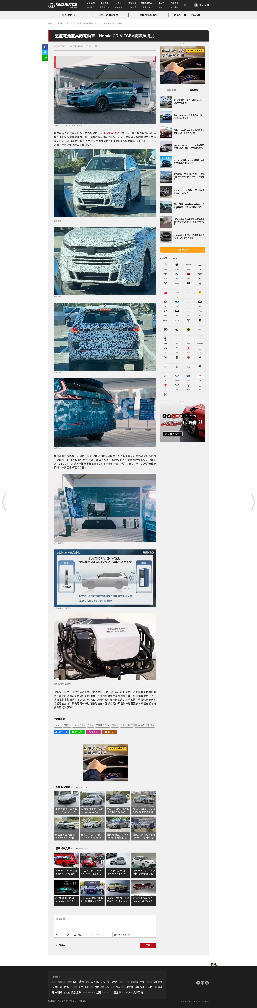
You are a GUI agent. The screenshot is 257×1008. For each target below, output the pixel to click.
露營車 (117, 992)
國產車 (121, 982)
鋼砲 (160, 987)
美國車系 (91, 993)
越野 (87, 987)
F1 (72, 987)
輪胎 (60, 982)
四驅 (118, 987)
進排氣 (149, 987)
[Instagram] (202, 983)
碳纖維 (129, 987)
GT (111, 992)
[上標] (115, 935)
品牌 (122, 987)
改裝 (87, 982)
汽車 (91, 987)
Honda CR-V (79, 725)
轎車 (102, 987)
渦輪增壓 (149, 982)
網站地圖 (73, 1001)
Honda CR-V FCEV (110, 133)
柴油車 (129, 992)
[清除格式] (75, 935)
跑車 (97, 987)
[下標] (120, 935)
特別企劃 (174, 7)
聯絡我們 (52, 1001)
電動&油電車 (146, 3)
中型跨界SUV (102, 725)
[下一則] (253, 502)
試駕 (127, 982)
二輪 (155, 987)
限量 (160, 982)
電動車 (67, 725)
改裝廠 (67, 992)
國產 (76, 987)
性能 (66, 987)
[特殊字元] (124, 935)
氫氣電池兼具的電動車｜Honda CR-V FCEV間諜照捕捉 (99, 23)
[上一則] (4, 502)
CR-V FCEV (127, 725)
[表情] (129, 935)
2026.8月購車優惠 (108, 15)
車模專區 (105, 3)
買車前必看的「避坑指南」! (189, 15)
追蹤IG (95, 732)
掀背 (123, 993)
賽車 (65, 982)
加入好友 (79, 732)
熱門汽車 (91, 7)
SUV (93, 982)
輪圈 (70, 982)
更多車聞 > (183, 250)
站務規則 (82, 1001)
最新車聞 (91, 3)
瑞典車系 (105, 993)
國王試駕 (78, 981)
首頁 (50, 23)
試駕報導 (132, 3)
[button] (62, 935)
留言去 (111, 732)
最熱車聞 (194, 90)
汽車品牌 (146, 7)
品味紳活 (160, 7)
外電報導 (132, 7)
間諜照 (119, 3)
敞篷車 (54, 982)
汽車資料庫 (105, 7)
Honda (58, 725)
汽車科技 (160, 3)
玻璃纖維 (139, 987)
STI (155, 982)
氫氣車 (115, 725)
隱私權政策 (63, 1001)
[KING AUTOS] (62, 5)
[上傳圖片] (57, 935)
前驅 (107, 987)
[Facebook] (198, 983)
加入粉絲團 (62, 732)
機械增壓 (134, 982)
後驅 (112, 987)
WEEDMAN (61, 46)
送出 (148, 945)
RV (97, 982)
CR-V (90, 725)
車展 (142, 982)
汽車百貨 (138, 992)
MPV (103, 982)
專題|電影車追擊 (148, 15)
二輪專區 (174, 3)
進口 (81, 987)
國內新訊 (119, 7)
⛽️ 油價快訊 (68, 15)
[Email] (207, 983)
